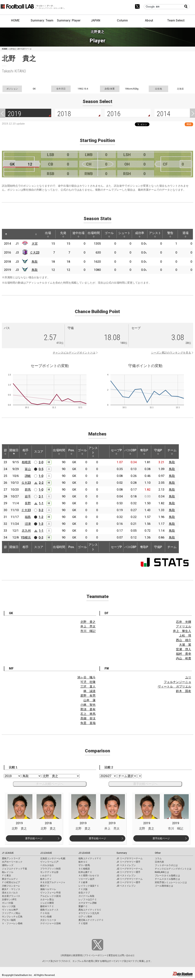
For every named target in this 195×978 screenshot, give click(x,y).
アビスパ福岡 (9, 920)
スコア (38, 451)
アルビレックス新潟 (50, 896)
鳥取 (35, 261)
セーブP (116, 450)
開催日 (13, 450)
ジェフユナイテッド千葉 (14, 868)
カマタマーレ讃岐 (87, 903)
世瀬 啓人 (183, 649)
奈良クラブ (84, 892)
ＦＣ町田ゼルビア (11, 882)
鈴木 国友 (183, 691)
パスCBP (130, 450)
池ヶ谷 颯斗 (86, 677)
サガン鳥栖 (46, 916)
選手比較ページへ (145, 783)
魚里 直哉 (88, 723)
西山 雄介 (183, 640)
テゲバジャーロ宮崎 (50, 923)
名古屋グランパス (11, 896)
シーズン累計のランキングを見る (171, 352)
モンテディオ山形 (49, 872)
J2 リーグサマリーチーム (130, 868)
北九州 (26, 530)
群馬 (28, 489)
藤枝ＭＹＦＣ (47, 906)
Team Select (176, 20)
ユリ (188, 677)
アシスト (155, 233)
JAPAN (95, 20)
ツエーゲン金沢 (86, 879)
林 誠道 (89, 691)
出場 (48, 233)
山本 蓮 (89, 700)
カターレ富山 (47, 899)
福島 (28, 517)
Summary (122, 853)
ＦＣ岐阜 (83, 882)
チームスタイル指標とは (167, 879)
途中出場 (78, 233)
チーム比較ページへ (49, 783)
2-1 (41, 496)
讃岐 (28, 476)
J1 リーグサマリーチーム (130, 858)
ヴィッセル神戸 (10, 909)
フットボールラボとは (166, 865)
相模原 (26, 462)
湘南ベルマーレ (48, 889)
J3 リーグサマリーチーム (130, 879)
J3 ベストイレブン (126, 885)
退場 (185, 233)
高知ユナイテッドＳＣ (89, 909)
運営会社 (112, 955)
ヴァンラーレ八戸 (49, 862)
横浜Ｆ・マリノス (11, 889)
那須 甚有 (88, 709)
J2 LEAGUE (46, 853)
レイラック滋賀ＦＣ (88, 885)
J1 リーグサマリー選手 (128, 862)
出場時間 (94, 233)
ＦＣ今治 (44, 913)
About (149, 20)
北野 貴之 (88, 622)
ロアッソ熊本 (85, 916)
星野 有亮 (88, 695)
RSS (189, 124)
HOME (15, 20)
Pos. (71, 450)
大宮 (35, 243)
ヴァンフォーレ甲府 (50, 892)
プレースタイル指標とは (167, 875)
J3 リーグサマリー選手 (128, 882)
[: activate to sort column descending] (6, 234)
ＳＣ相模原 (84, 868)
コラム (158, 858)
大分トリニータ (48, 920)
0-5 (41, 469)
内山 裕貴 (183, 658)
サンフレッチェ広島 (12, 916)
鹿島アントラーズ (11, 858)
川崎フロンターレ (11, 885)
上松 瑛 (185, 635)
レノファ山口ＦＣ (87, 899)
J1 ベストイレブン (126, 865)
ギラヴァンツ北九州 (88, 913)
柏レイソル (7, 872)
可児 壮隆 (88, 682)
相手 (25, 450)
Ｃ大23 (34, 252)
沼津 (28, 524)
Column (122, 20)
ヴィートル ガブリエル (174, 686)
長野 (28, 503)
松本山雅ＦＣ (85, 872)
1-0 (41, 476)
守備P (158, 450)
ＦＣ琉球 (83, 923)
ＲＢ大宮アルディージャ (52, 882)
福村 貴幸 (183, 654)
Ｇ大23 (26, 483)
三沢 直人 (88, 686)
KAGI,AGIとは (162, 872)
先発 (63, 233)
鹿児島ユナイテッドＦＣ (91, 920)
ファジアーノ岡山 (11, 913)
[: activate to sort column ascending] (13, 234)
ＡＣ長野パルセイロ (88, 875)
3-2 (41, 510)
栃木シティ (46, 879)
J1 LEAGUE (8, 853)
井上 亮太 (88, 626)
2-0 (41, 462)
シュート (124, 233)
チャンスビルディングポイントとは (74, 352)
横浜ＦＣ (44, 885)
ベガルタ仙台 (47, 865)
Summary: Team (42, 20)
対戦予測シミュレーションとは (171, 882)
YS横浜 (26, 537)
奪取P (144, 450)
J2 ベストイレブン (126, 875)
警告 (170, 233)
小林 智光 (88, 705)
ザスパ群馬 (84, 865)
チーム (172, 450)
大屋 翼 (185, 644)
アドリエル (183, 626)
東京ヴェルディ (10, 879)
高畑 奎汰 (88, 718)
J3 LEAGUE (84, 853)
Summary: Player (69, 20)
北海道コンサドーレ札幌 (52, 858)
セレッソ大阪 (9, 906)
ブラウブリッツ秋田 (50, 868)
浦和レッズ (7, 865)
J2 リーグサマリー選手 (128, 872)
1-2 (41, 517)
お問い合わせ (126, 955)
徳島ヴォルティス (49, 909)
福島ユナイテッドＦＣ (89, 858)
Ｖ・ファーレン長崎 (12, 923)
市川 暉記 (88, 631)
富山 (28, 469)
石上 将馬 (88, 714)
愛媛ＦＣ (83, 906)
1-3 (41, 524)
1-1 (41, 503)
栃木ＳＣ (83, 862)
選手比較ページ (33, 838)
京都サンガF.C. (9, 899)
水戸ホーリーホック (12, 862)
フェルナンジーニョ (177, 682)
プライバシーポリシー (95, 955)
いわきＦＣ (46, 875)
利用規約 (66, 955)
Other (158, 853)
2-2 (41, 483)
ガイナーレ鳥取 (86, 896)
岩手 (28, 496)
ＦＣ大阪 (83, 889)
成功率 (139, 233)
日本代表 (159, 862)
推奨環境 (77, 955)
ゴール (109, 233)
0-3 (41, 537)
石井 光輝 (183, 622)
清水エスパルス (10, 892)
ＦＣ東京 (6, 875)
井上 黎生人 (182, 631)
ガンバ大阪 (7, 903)
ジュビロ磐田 (47, 903)
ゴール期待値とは (164, 885)
